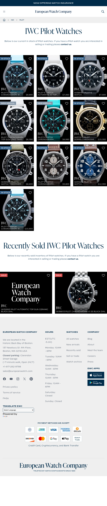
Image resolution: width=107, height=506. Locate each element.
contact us (66, 44)
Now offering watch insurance (53, 3)
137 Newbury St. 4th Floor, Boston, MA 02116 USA (17, 349)
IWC (12, 20)
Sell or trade (72, 356)
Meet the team (95, 350)
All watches (72, 339)
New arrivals (72, 344)
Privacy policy (10, 387)
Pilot (22, 20)
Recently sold (73, 350)
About (90, 344)
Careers (91, 356)
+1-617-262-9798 (12, 367)
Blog (89, 339)
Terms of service (11, 392)
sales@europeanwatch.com (17, 371)
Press (90, 362)
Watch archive (74, 362)
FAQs (6, 398)
